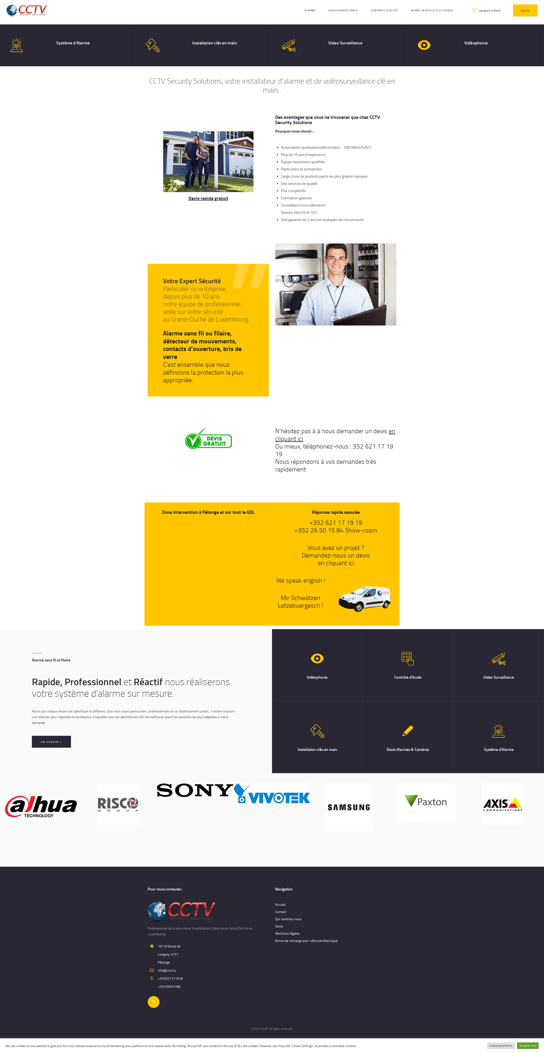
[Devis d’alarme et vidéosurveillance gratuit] (208, 438)
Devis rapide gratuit (208, 198)
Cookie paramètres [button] (501, 1045)
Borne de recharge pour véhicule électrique (306, 940)
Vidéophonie (476, 42)
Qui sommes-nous (288, 919)
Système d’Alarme (73, 42)
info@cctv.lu (167, 970)
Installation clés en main (214, 42)
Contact (280, 911)
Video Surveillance (345, 42)
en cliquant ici (336, 563)
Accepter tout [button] (528, 1045)
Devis (279, 926)
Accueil (280, 904)
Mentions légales (287, 933)
